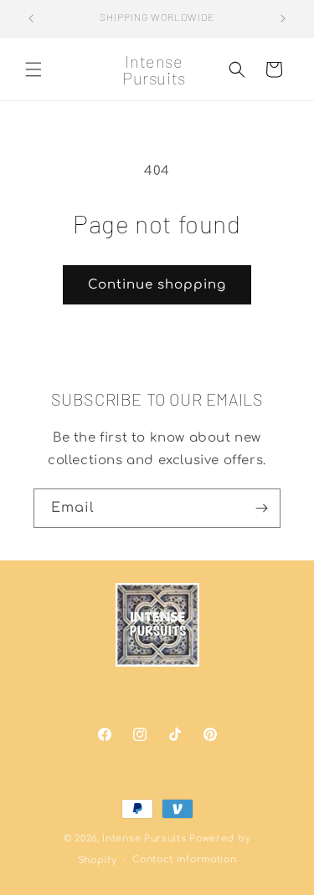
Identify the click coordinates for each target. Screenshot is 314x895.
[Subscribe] (261, 508)
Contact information (184, 859)
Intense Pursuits (144, 838)
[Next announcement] (283, 18)
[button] (33, 69)
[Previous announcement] (31, 18)
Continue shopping (157, 285)
